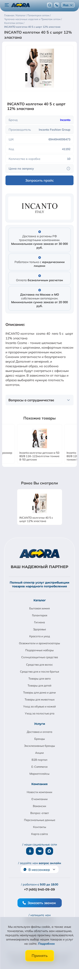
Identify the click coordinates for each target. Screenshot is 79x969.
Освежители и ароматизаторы (39, 643)
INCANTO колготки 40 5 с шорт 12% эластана (36, 519)
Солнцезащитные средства (39, 657)
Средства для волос (39, 664)
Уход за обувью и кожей (39, 706)
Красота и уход (39, 636)
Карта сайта (39, 834)
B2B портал (39, 759)
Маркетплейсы (39, 773)
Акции (39, 752)
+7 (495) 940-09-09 (39, 889)
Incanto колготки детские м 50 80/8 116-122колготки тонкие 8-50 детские (39, 456)
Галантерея (39, 615)
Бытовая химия (39, 608)
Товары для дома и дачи (39, 692)
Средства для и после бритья (39, 671)
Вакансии (39, 806)
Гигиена (39, 622)
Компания (39, 784)
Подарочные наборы (39, 650)
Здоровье (39, 629)
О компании (39, 799)
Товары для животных (40, 699)
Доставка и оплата (39, 731)
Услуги (39, 724)
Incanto (65, 120)
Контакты (39, 827)
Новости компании (39, 792)
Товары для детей (39, 685)
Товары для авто (39, 678)
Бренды (39, 738)
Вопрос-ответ (39, 813)
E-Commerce (39, 766)
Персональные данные (39, 820)
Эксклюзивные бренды (39, 745)
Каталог (39, 600)
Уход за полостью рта (39, 713)
